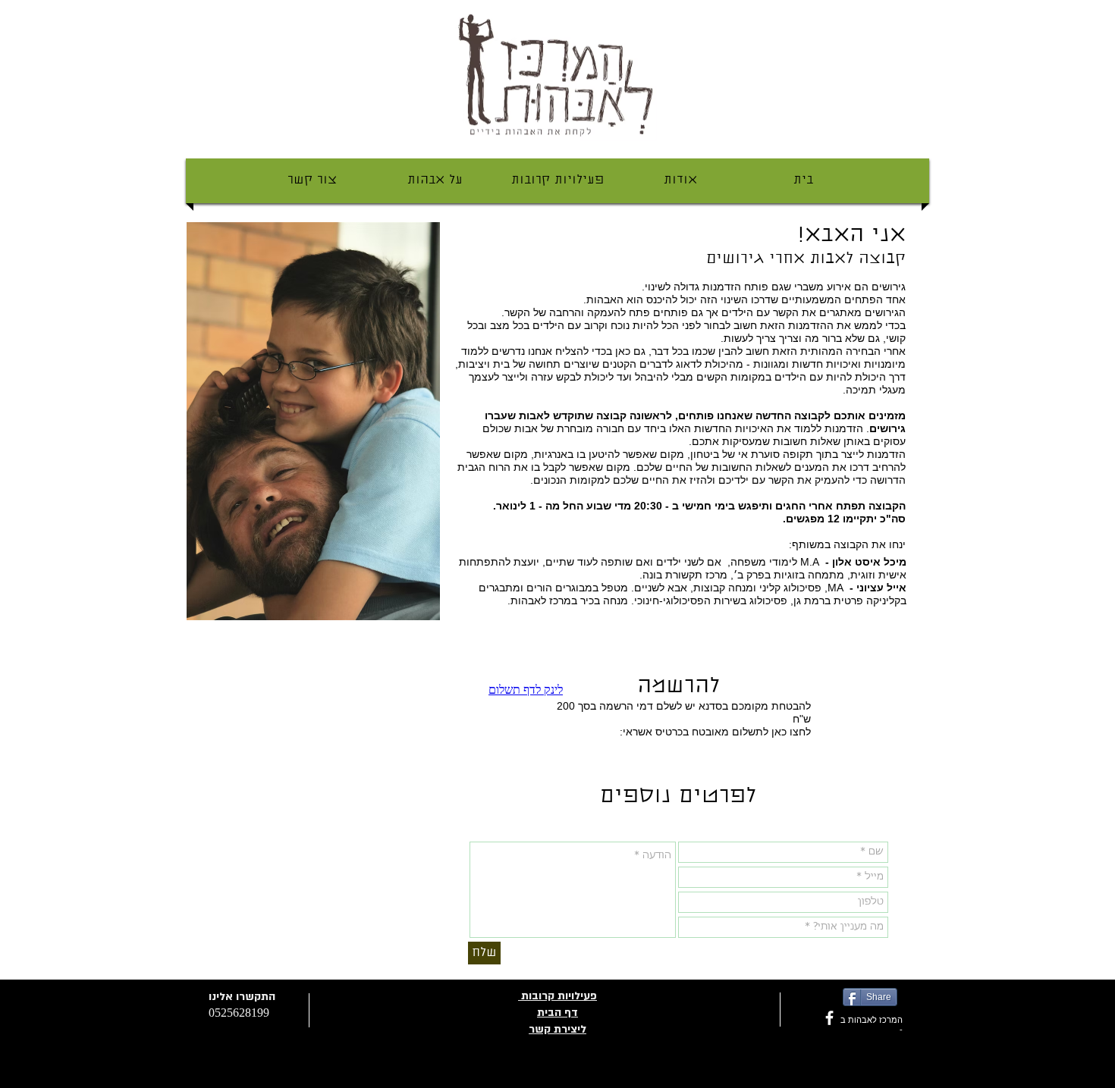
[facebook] (829, 1017)
